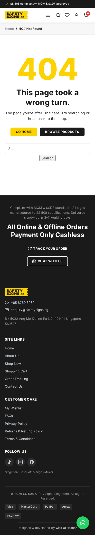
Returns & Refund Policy (24, 431)
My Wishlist (14, 408)
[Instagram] (20, 462)
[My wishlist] (67, 15)
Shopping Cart (16, 371)
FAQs (9, 416)
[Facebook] (31, 462)
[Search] (58, 15)
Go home (24, 132)
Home (9, 29)
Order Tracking (16, 379)
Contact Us (14, 386)
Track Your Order (50, 248)
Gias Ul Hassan (66, 528)
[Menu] (47, 15)
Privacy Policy (16, 424)
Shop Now (13, 364)
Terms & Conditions (20, 439)
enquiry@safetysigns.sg (29, 310)
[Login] (76, 15)
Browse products (62, 132)
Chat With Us (50, 261)
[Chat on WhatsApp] (82, 522)
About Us (12, 356)
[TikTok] (9, 462)
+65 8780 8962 (22, 303)
